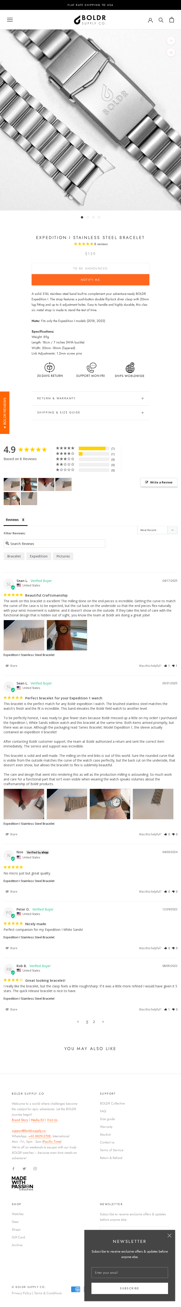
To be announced (90, 268)
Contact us (107, 1142)
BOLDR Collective (112, 1103)
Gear (15, 1221)
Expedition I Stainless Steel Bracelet (29, 655)
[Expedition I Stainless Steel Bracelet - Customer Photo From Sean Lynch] (12, 484)
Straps (16, 1229)
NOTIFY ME (90, 280)
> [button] (103, 1021)
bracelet (14, 556)
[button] (167, 666)
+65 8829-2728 (39, 1136)
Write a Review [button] (161, 482)
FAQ (103, 1111)
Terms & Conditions (48, 1293)
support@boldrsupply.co (29, 1130)
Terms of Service (111, 1150)
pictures (63, 556)
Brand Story (20, 1119)
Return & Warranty (56, 398)
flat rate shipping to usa (91, 5)
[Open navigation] (10, 20)
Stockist (105, 1134)
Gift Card (18, 1237)
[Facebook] (13, 1168)
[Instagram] (35, 1168)
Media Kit (37, 1119)
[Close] (169, 1235)
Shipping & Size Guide (58, 412)
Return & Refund (111, 1157)
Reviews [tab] (12, 519)
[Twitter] (24, 1168)
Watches (18, 1214)
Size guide (107, 1119)
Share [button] (13, 666)
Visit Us (52, 1119)
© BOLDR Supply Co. (29, 1287)
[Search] (161, 19)
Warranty (106, 1126)
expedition (39, 556)
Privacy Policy (21, 1293)
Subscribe (130, 1288)
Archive (17, 1245)
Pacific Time (52, 1141)
